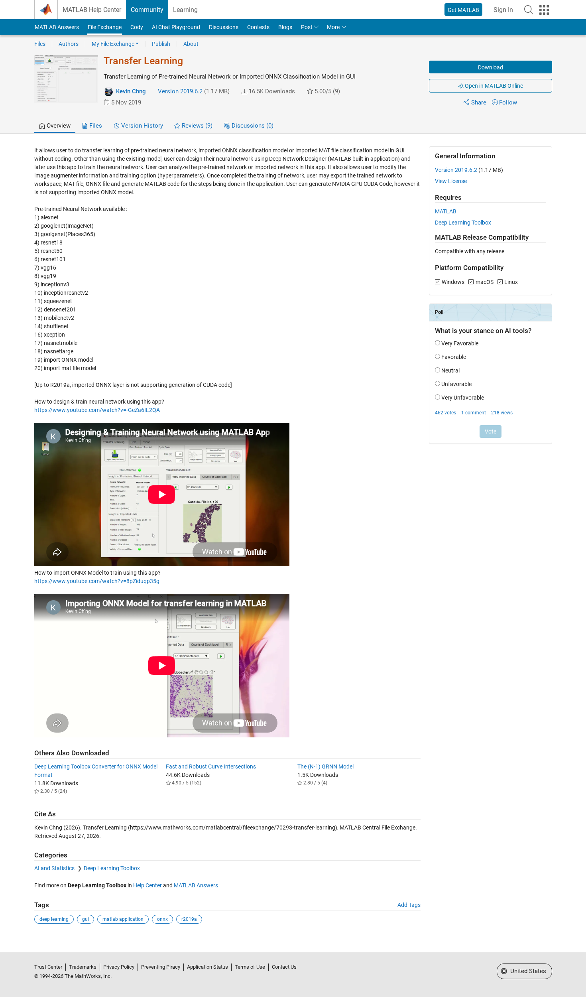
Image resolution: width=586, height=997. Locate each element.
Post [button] (307, 27)
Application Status (207, 967)
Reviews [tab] (196, 125)
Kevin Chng (131, 91)
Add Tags (409, 905)
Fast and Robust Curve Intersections (211, 766)
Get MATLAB (463, 10)
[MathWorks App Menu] (544, 10)
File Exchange (105, 27)
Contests (258, 27)
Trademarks (82, 967)
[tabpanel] (293, 540)
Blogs (285, 27)
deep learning (54, 919)
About (191, 44)
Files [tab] (95, 125)
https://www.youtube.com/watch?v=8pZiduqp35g (96, 581)
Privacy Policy (118, 967)
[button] (528, 9)
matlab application (123, 919)
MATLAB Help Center (92, 10)
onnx (162, 919)
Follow (508, 102)
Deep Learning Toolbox (112, 868)
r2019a (189, 919)
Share (478, 102)
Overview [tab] (58, 125)
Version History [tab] (141, 125)
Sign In (503, 10)
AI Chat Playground (176, 27)
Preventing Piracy (160, 967)
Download (490, 67)
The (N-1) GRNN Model (325, 766)
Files (39, 44)
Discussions (223, 27)
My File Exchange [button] (113, 44)
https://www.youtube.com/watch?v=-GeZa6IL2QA (97, 410)
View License (451, 181)
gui (85, 919)
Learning (185, 10)
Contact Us (284, 967)
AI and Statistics (55, 868)
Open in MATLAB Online (493, 86)
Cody (136, 27)
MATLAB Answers (57, 27)
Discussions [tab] (251, 125)
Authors (69, 44)
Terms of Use (250, 967)
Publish (161, 44)
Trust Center (48, 967)
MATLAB (445, 211)
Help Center (147, 885)
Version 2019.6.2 (180, 91)
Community (147, 10)
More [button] (333, 27)
